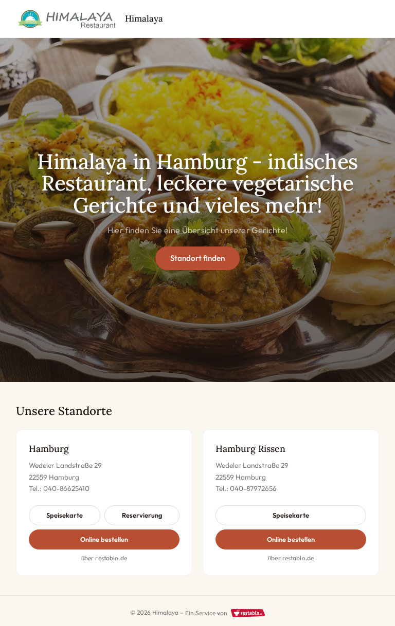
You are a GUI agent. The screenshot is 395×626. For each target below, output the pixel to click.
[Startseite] (67, 19)
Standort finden (197, 258)
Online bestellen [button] (104, 539)
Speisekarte (64, 515)
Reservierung (142, 515)
